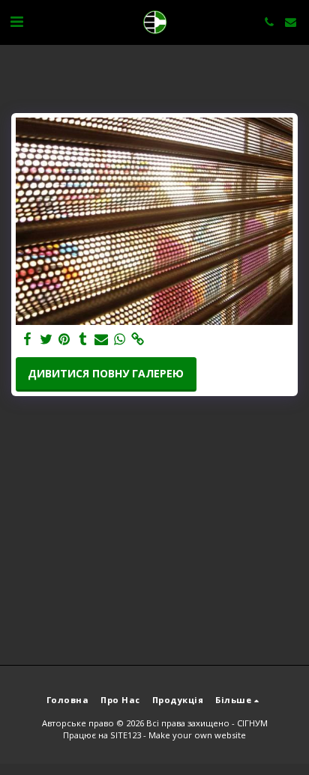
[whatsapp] (120, 339)
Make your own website (197, 735)
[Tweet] (46, 339)
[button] (16, 21)
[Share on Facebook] (27, 339)
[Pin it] (64, 339)
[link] (138, 339)
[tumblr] (83, 339)
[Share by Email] (101, 339)
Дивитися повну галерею (106, 373)
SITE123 (125, 735)
